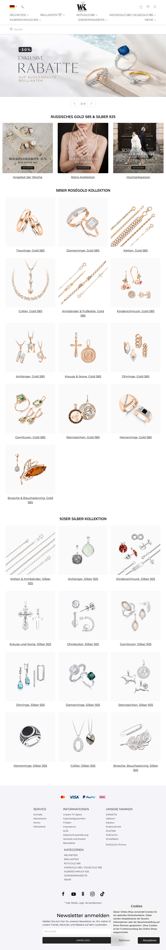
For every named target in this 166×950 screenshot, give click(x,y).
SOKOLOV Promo (116, 844)
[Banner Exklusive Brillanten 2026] (83, 65)
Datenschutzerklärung (76, 834)
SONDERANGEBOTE (91, 19)
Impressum (69, 826)
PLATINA (111, 830)
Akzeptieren (150, 940)
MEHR (149, 19)
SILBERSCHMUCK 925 (24, 19)
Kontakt (37, 814)
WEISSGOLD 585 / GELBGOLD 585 (131, 15)
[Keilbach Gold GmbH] (82, 6)
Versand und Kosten (74, 839)
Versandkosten (93, 902)
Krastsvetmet (113, 826)
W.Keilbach (112, 839)
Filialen (67, 822)
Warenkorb (39, 818)
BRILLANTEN (49, 15)
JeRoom (110, 818)
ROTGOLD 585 (86, 15)
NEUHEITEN (18, 15)
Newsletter (69, 843)
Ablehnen (124, 940)
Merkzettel (39, 826)
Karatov (110, 822)
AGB (65, 830)
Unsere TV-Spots (72, 814)
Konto (36, 822)
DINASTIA (111, 814)
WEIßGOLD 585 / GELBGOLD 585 (83, 867)
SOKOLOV (112, 834)
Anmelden (83, 940)
